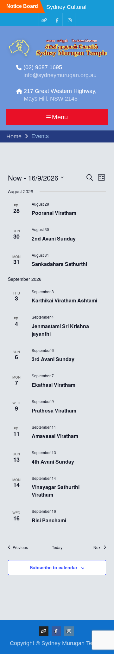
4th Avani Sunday (53, 461)
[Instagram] (69, 20)
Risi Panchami (49, 520)
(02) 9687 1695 (42, 67)
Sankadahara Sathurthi (59, 264)
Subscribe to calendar (53, 567)
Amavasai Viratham (55, 435)
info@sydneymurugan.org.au (60, 75)
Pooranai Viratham (54, 212)
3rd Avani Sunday (53, 359)
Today (57, 547)
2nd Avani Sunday (54, 238)
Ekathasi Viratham (53, 384)
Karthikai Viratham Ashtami (64, 300)
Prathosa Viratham (54, 410)
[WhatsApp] (44, 20)
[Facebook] (57, 20)
